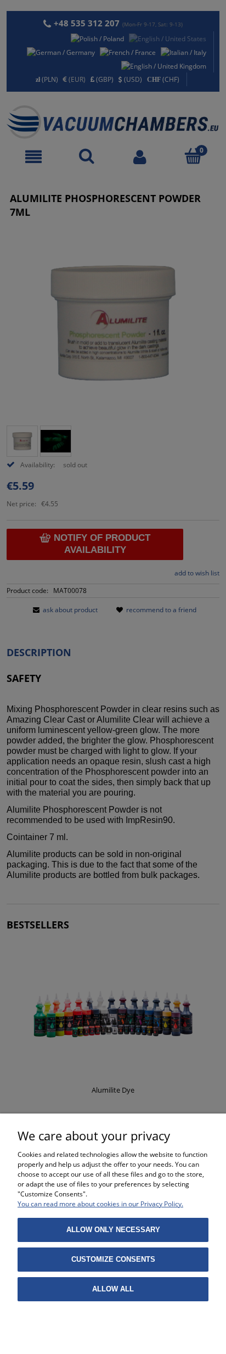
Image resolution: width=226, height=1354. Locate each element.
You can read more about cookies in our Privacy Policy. (100, 1203)
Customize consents (113, 1259)
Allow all (113, 1289)
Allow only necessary (113, 1230)
